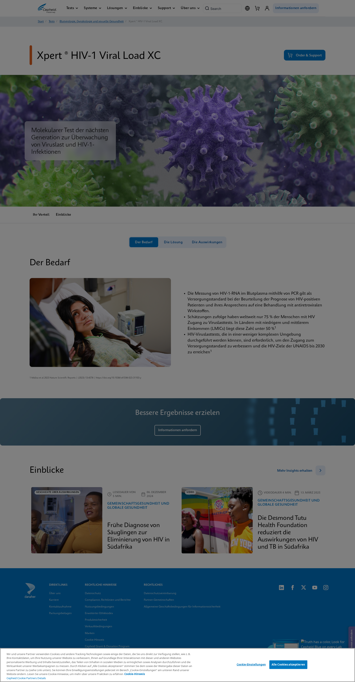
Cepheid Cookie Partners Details (26, 678)
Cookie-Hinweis (134, 674)
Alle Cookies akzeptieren (288, 664)
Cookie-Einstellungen (251, 664)
